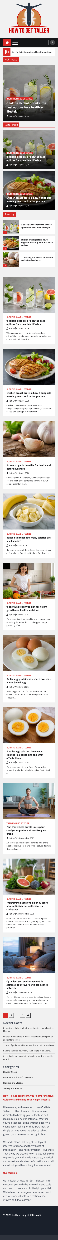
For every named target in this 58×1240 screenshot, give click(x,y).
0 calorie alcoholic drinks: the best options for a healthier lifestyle (25, 158)
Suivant (28, 1015)
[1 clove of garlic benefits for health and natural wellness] (11, 259)
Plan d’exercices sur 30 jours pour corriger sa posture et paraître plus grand (26, 830)
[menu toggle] (15, 42)
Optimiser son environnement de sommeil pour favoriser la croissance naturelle (27, 985)
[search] (52, 42)
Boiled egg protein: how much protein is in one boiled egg (29, 680)
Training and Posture (17, 823)
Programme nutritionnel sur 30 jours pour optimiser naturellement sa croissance (27, 906)
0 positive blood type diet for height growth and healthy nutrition (26, 608)
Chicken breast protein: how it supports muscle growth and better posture (28, 199)
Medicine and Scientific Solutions (18, 1077)
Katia (11, 164)
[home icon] (7, 42)
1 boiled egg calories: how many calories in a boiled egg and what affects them (24, 755)
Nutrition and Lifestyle (19, 153)
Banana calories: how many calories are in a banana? (28, 539)
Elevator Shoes (10, 1071)
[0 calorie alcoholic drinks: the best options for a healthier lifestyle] (11, 227)
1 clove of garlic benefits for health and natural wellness (37, 258)
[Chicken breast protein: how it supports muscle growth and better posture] (11, 243)
